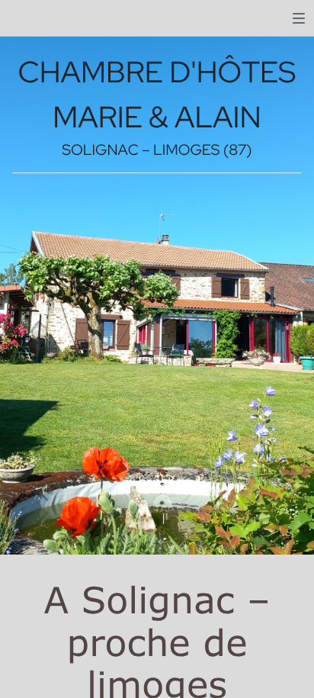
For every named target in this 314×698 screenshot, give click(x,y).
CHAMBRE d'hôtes (157, 72)
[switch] (299, 18)
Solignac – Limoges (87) (157, 150)
